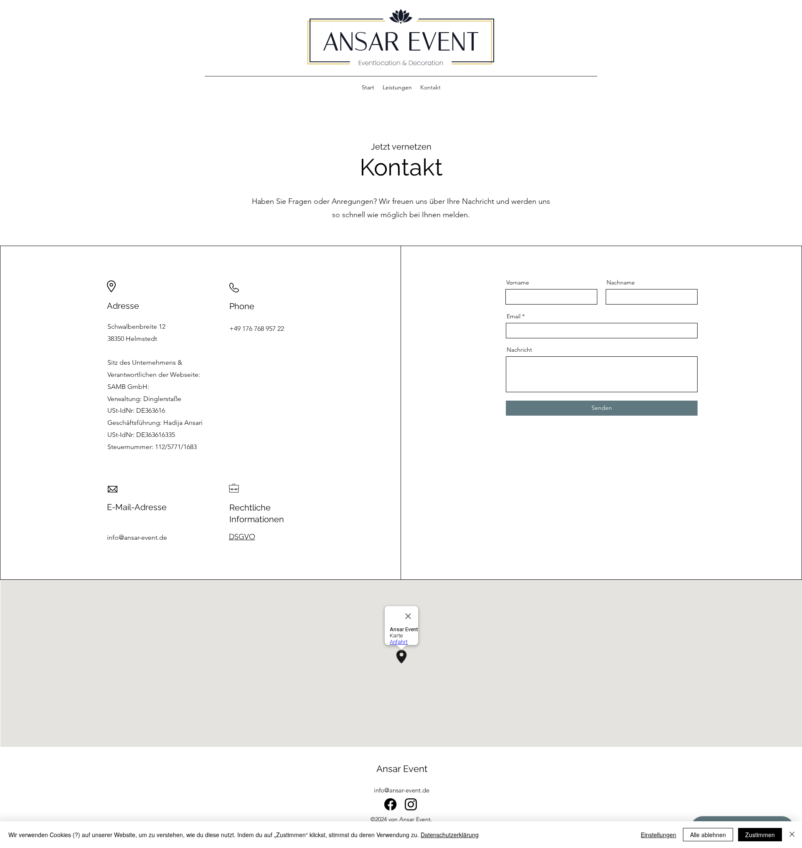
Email (513, 316)
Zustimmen (760, 834)
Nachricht (519, 350)
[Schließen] (792, 834)
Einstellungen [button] (658, 834)
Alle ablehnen (708, 834)
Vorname (517, 282)
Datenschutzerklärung (450, 834)
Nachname (621, 282)
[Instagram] (411, 804)
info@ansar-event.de (401, 790)
